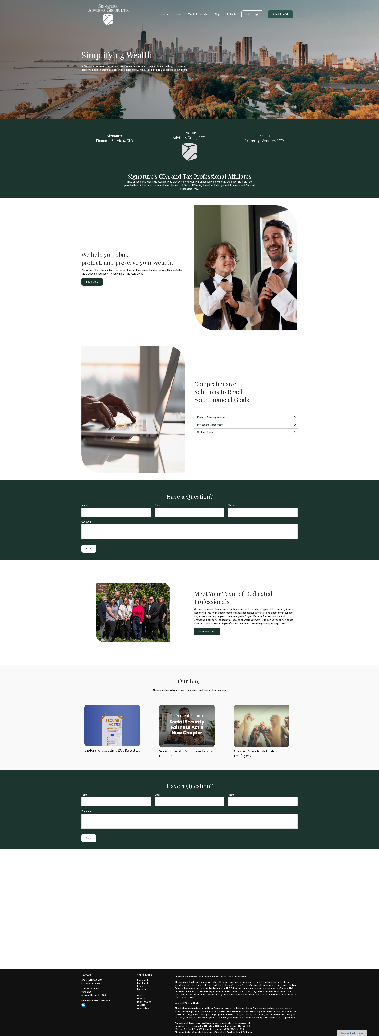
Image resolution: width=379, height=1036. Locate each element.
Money (140, 995)
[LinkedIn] (83, 1005)
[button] (164, 14)
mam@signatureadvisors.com (95, 1000)
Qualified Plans (205, 432)
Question (86, 521)
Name (84, 505)
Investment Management (210, 424)
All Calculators (144, 1008)
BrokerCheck (240, 977)
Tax (139, 992)
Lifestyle (141, 998)
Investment (142, 983)
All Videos (141, 1005)
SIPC (248, 1026)
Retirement (142, 980)
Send (88, 548)
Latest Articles (144, 1002)
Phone (231, 505)
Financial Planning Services (211, 417)
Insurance (141, 989)
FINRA (241, 1026)
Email (157, 505)
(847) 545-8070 (95, 980)
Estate (140, 986)
